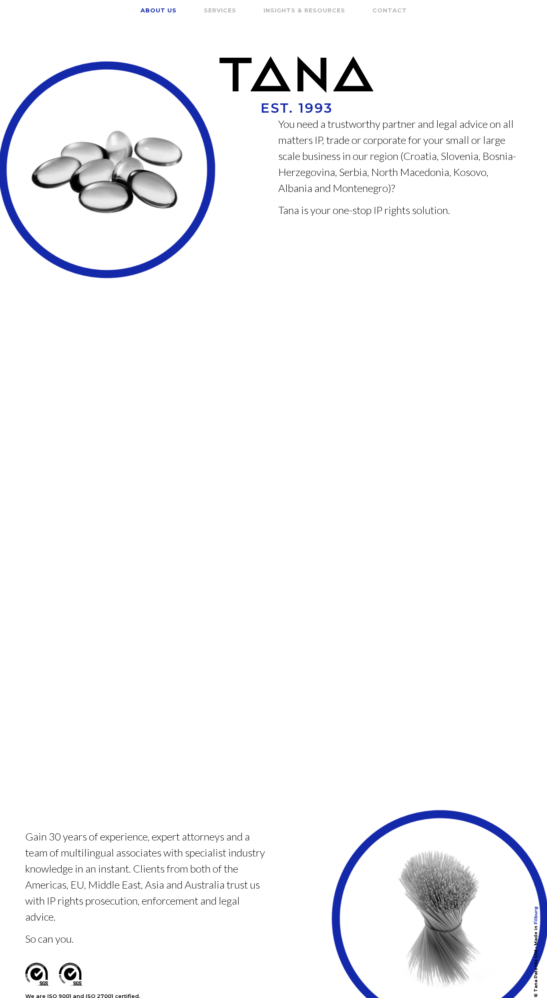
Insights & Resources (304, 10)
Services (220, 10)
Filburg (536, 915)
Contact (389, 10)
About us (159, 10)
